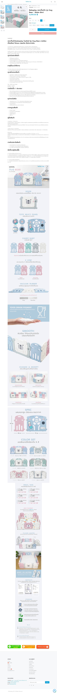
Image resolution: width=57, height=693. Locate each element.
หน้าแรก (9, 661)
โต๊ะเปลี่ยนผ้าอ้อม (32, 673)
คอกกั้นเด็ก (31, 661)
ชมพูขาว (38, 25)
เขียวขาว (34, 25)
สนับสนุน (9, 666)
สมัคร (47, 682)
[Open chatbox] (54, 690)
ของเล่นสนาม (31, 669)
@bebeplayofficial (12, 684)
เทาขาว (30, 25)
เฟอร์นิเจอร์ (31, 667)
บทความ (9, 667)
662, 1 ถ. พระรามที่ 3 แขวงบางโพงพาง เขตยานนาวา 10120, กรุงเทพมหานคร (17, 681)
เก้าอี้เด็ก (30, 664)
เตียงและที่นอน (31, 666)
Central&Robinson (11, 670)
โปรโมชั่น (10, 662)
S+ (35, 20)
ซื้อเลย (43, 33)
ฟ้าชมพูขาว (42, 25)
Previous (2, 30)
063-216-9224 (13, 682)
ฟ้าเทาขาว (47, 25)
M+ (30, 20)
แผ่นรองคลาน (31, 662)
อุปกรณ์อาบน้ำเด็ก (32, 672)
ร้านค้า (9, 664)
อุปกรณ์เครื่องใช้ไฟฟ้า (32, 670)
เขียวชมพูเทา (52, 25)
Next (4, 30)
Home (9, 4)
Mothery (10, 669)
